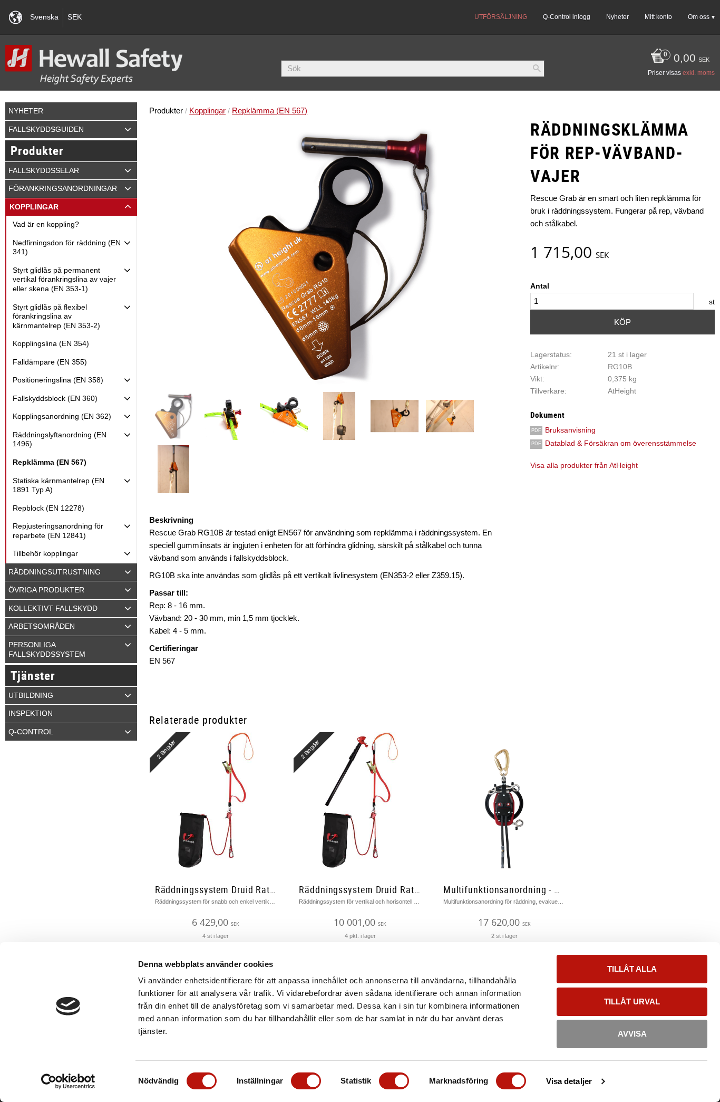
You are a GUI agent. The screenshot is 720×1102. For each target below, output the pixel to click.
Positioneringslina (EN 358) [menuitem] (58, 380)
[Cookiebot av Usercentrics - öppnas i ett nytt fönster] (68, 1081)
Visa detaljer (569, 1081)
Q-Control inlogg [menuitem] (566, 17)
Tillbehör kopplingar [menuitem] (45, 554)
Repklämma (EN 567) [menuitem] (49, 462)
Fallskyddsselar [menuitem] (43, 171)
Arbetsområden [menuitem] (41, 626)
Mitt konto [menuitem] (658, 17)
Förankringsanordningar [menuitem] (62, 189)
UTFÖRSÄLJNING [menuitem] (500, 17)
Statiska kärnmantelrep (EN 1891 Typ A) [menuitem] (58, 485)
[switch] (306, 1080)
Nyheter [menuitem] (617, 17)
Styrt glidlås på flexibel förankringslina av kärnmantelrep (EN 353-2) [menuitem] (56, 316)
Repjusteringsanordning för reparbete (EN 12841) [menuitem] (58, 531)
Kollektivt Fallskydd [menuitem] (53, 608)
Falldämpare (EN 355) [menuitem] (50, 362)
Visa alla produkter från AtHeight (584, 465)
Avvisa (632, 1033)
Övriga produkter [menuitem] (46, 590)
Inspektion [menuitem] (30, 713)
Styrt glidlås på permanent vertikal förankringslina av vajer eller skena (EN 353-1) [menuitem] (64, 279)
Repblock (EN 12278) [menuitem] (48, 508)
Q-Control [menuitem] (30, 732)
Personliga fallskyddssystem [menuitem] (46, 649)
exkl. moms (699, 72)
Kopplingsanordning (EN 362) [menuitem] (62, 416)
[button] (128, 129)
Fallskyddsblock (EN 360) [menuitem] (55, 399)
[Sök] (536, 68)
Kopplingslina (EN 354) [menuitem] (51, 344)
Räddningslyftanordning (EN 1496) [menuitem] (59, 439)
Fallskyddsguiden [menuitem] (46, 129)
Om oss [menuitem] (698, 17)
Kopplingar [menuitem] (34, 207)
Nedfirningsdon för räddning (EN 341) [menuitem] (67, 247)
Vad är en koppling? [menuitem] (46, 224)
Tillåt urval (632, 1001)
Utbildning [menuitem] (30, 695)
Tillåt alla (632, 968)
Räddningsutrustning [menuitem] (54, 572)
